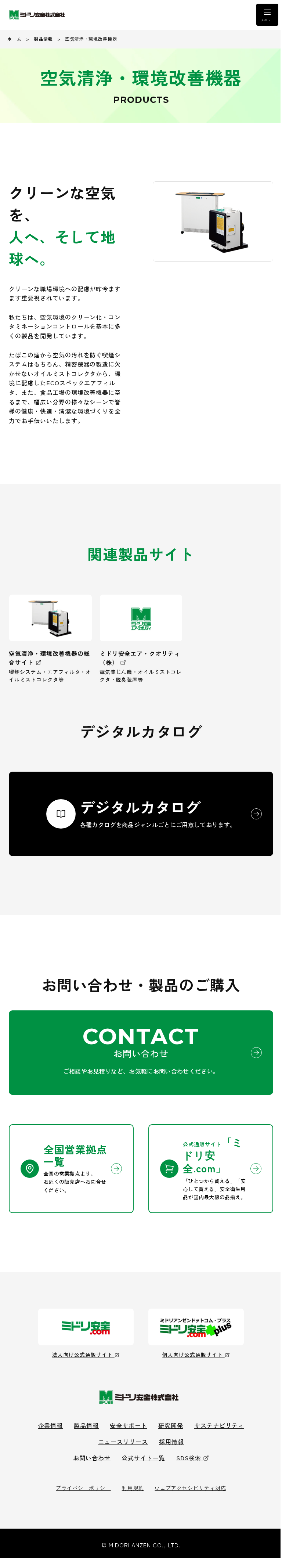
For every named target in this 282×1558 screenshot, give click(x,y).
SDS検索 (188, 1457)
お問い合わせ (92, 1457)
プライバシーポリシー (83, 1488)
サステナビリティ (219, 1425)
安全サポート (128, 1425)
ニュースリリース (123, 1441)
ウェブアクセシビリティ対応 (190, 1488)
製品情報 (43, 39)
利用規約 (133, 1488)
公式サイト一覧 (143, 1457)
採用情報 (171, 1441)
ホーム (14, 39)
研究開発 (170, 1425)
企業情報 (50, 1425)
